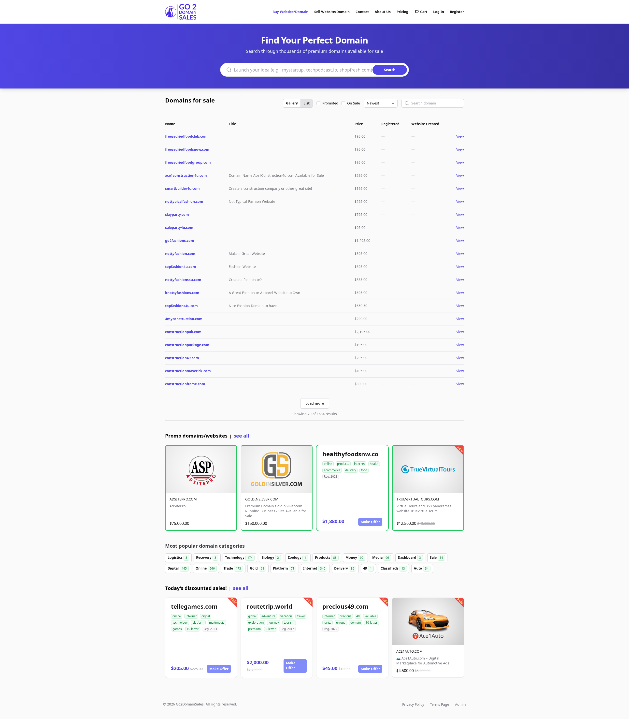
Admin (460, 704)
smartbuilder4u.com (182, 188)
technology (179, 622)
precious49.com (345, 606)
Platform (283, 568)
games (177, 629)
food (364, 470)
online (328, 464)
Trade (232, 568)
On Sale (353, 103)
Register (457, 11)
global (252, 616)
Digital (177, 568)
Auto (421, 568)
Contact (362, 11)
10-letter (193, 629)
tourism (289, 622)
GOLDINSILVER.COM (261, 499)
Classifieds (393, 568)
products (343, 464)
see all (241, 435)
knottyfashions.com (182, 292)
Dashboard (409, 557)
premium (254, 629)
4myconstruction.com (183, 318)
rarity (327, 622)
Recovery (206, 557)
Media (380, 557)
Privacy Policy (413, 704)
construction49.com (182, 357)
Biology (270, 557)
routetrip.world (269, 606)
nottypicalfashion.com (184, 201)
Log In (438, 11)
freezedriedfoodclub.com (186, 136)
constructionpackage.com (187, 344)
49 (367, 568)
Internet (314, 568)
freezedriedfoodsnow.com (187, 149)
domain (355, 622)
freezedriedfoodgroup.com (188, 162)
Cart (423, 11)
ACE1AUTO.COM (409, 651)
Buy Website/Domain (290, 11)
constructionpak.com (183, 331)
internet (359, 464)
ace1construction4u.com (186, 175)
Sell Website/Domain (332, 11)
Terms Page (439, 704)
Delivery (344, 568)
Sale (436, 557)
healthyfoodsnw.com (353, 454)
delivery (350, 470)
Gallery (292, 103)
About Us (383, 11)
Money (354, 557)
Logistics (177, 557)
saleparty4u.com (179, 227)
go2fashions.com (179, 240)
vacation (286, 616)
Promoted (330, 103)
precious (345, 616)
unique (340, 622)
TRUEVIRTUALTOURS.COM (418, 499)
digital (205, 616)
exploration (256, 622)
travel (301, 616)
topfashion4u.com (180, 266)
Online (205, 568)
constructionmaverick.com (188, 370)
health (374, 464)
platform (198, 622)
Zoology (297, 557)
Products (326, 557)
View (460, 136)
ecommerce (332, 470)
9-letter (271, 629)
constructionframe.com (185, 384)
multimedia (217, 622)
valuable (370, 616)
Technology (239, 557)
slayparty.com (177, 214)
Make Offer (370, 521)
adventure (268, 616)
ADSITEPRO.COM (183, 499)
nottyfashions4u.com (183, 279)
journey (274, 622)
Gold (257, 568)
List (306, 103)
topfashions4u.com (181, 305)
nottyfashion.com (180, 253)
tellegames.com (194, 606)
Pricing (402, 11)
